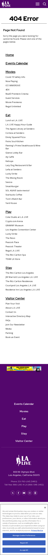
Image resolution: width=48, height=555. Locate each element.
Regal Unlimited (13, 106)
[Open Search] (44, 4)
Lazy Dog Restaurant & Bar (19, 165)
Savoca (9, 182)
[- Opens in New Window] (24, 368)
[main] (24, 186)
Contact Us (11, 312)
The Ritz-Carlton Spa (16, 254)
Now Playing (12, 81)
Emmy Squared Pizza (15, 137)
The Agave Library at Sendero (20, 128)
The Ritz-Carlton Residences (19, 281)
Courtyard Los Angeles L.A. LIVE (21, 285)
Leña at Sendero (13, 169)
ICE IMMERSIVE (13, 85)
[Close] (45, 507)
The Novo (10, 238)
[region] (24, 529)
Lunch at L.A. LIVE (14, 120)
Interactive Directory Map (18, 316)
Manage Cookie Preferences (24, 535)
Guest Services (13, 98)
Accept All (24, 550)
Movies (10, 72)
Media (8, 328)
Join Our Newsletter (15, 324)
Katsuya (9, 161)
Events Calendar (17, 63)
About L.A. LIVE (13, 307)
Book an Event (13, 337)
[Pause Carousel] (38, 370)
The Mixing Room (14, 178)
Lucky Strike (11, 173)
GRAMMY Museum (14, 225)
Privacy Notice (37, 530)
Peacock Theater (14, 246)
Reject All (24, 543)
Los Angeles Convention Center (21, 229)
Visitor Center (15, 298)
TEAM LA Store (13, 259)
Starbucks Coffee (14, 194)
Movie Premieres (14, 102)
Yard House (11, 203)
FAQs (8, 320)
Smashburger (12, 186)
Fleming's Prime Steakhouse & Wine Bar (23, 147)
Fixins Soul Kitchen (15, 141)
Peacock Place (12, 242)
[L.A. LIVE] (6, 4)
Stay (9, 268)
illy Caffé (10, 157)
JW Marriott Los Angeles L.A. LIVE (22, 277)
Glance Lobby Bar (14, 152)
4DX (7, 89)
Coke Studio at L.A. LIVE (17, 217)
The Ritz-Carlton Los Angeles (20, 273)
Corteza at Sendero (15, 133)
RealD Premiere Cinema (17, 93)
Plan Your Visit (13, 303)
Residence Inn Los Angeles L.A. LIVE (23, 289)
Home (10, 55)
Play (8, 212)
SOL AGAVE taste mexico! (17, 190)
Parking (9, 333)
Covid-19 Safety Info (15, 77)
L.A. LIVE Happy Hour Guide (19, 124)
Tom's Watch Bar (14, 199)
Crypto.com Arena (14, 221)
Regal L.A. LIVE (13, 250)
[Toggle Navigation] (37, 3)
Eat (8, 115)
